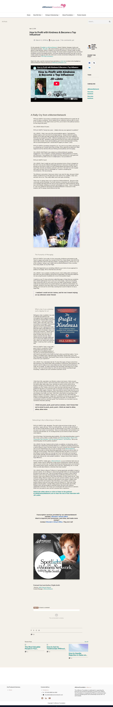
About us (89, 687)
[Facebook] (89, 63)
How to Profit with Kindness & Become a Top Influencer (53, 33)
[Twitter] (94, 63)
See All (86, 641)
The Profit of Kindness (47, 56)
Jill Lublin (45, 49)
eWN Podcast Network (44, 587)
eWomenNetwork (70, 448)
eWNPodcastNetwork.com (58, 62)
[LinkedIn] (89, 67)
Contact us (45, 690)
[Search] (110, 22)
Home (10, 690)
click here (63, 61)
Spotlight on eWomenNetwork (49, 47)
